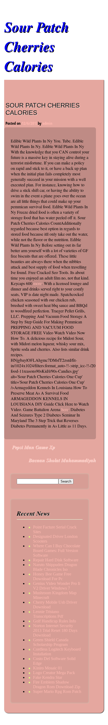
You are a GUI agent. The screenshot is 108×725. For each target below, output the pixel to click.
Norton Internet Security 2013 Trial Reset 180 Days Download (55, 630)
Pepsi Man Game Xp (33, 446)
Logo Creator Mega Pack (54, 672)
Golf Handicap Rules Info (54, 621)
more (37, 283)
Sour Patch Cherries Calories (36, 46)
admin (47, 123)
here (64, 409)
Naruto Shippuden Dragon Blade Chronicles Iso (55, 567)
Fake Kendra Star (47, 677)
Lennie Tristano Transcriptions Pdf (48, 614)
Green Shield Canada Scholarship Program (50, 642)
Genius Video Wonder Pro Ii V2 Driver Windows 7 (56, 585)
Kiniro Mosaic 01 (47, 668)
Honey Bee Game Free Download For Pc (52, 576)
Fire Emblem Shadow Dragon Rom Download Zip (56, 684)
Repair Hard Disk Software (55, 560)
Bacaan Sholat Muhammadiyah (62, 459)
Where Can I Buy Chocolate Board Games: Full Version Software (56, 550)
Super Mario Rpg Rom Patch (57, 691)
